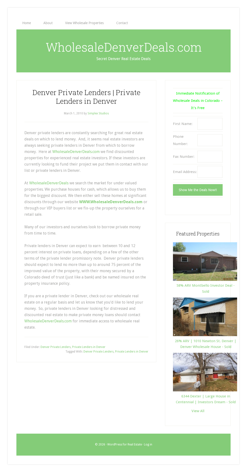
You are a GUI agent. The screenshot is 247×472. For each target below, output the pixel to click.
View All (198, 411)
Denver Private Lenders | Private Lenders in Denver (86, 97)
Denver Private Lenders (56, 347)
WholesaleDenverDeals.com (124, 47)
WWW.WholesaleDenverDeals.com (111, 202)
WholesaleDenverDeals (48, 183)
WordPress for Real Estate (124, 444)
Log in (148, 444)
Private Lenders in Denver (88, 347)
